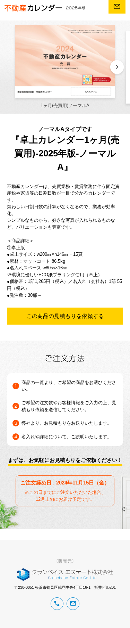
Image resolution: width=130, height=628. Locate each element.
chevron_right (117, 67)
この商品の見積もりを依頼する (65, 316)
